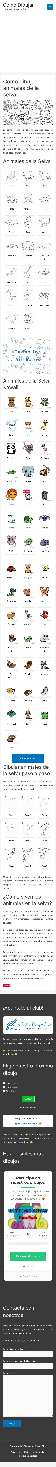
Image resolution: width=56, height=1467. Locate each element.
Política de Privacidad (34, 1452)
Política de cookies (28, 1456)
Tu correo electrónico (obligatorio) (19, 1361)
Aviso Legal (16, 1452)
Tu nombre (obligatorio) (14, 1349)
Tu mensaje (8, 1373)
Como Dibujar (18, 5)
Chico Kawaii (12, 1083)
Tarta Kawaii (11, 1091)
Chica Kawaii (12, 1087)
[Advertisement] (28, 40)
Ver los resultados (28, 1107)
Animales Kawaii (28, 758)
